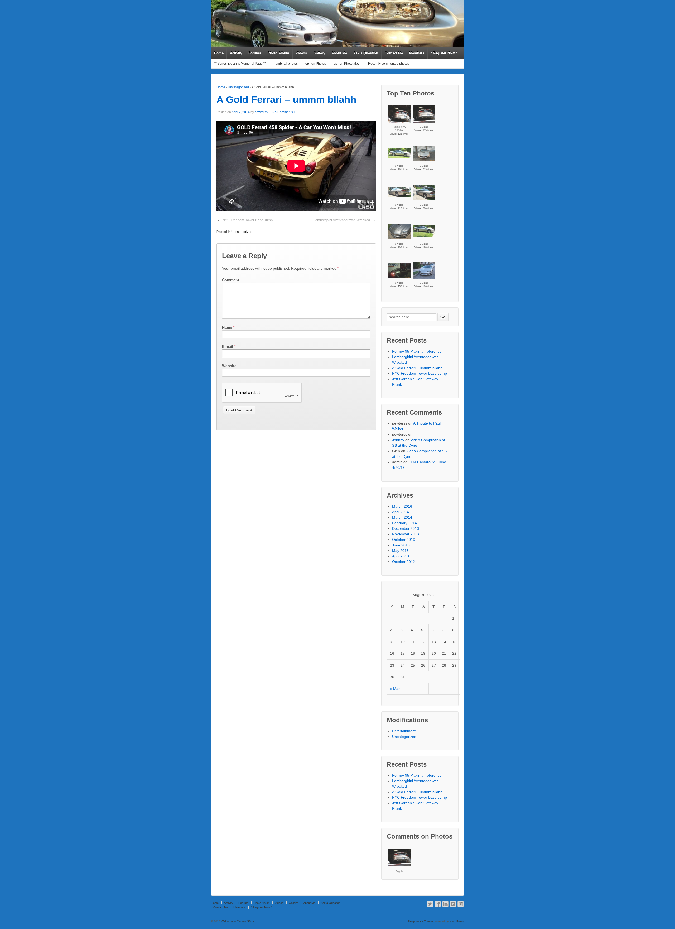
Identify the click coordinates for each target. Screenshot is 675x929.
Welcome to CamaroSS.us (237, 921)
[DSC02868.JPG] (424, 270)
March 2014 (402, 517)
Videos (301, 53)
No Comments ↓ (283, 112)
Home (219, 53)
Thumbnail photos (285, 63)
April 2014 (400, 512)
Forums (254, 53)
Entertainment (404, 731)
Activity (236, 53)
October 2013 (403, 539)
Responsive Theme (420, 921)
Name (227, 327)
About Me (339, 53)
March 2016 (402, 506)
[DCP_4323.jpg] (424, 231)
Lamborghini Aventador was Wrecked (342, 220)
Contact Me (394, 53)
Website (229, 366)
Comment (230, 280)
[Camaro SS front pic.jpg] (424, 153)
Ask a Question (365, 53)
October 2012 (403, 562)
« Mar (395, 688)
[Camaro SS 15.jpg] (399, 270)
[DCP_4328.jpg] (399, 231)
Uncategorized (238, 87)
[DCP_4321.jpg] (424, 192)
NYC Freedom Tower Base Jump (248, 220)
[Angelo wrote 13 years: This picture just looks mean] (399, 857)
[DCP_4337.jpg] (399, 153)
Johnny (398, 440)
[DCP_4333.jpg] (399, 192)
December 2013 (405, 528)
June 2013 (401, 545)
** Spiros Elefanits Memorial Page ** (240, 63)
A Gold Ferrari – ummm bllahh (286, 99)
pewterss (261, 112)
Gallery (319, 53)
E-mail (227, 346)
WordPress (457, 921)
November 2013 (405, 534)
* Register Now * (444, 53)
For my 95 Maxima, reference (417, 351)
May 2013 (400, 550)
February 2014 (404, 523)
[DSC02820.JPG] (424, 114)
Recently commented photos (388, 63)
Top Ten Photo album (347, 63)
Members (416, 53)
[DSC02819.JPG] (399, 114)
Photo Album (278, 53)
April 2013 (400, 556)
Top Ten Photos (315, 63)
